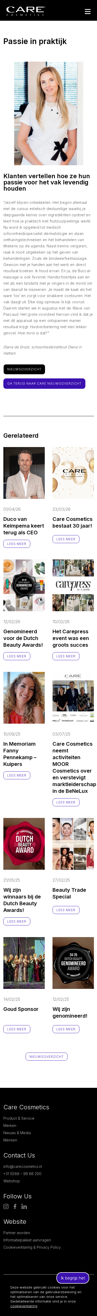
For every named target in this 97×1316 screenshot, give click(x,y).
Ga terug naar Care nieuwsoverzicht (44, 383)
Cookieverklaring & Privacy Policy (32, 1247)
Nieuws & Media (17, 1133)
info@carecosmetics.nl (22, 1166)
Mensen (10, 1140)
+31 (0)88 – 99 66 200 (22, 1173)
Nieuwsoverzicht (24, 369)
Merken (9, 1125)
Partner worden (16, 1233)
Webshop (11, 1181)
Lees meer (16, 544)
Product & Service (18, 1118)
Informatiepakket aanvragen (27, 1240)
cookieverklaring (23, 1306)
